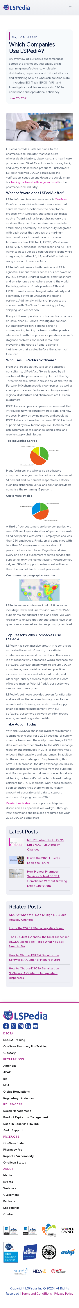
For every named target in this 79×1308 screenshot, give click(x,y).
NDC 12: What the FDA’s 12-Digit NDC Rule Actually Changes (45, 844)
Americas (9, 1065)
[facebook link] (6, 1026)
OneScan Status (14, 1162)
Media (7, 1175)
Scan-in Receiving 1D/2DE (21, 1124)
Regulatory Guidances (18, 1098)
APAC (7, 1072)
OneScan (61, 199)
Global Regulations (16, 1091)
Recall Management (17, 1111)
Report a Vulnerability (18, 1156)
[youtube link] (35, 1026)
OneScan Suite (13, 1143)
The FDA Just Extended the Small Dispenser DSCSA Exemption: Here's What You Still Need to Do (39, 941)
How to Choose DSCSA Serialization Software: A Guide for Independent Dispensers (34, 973)
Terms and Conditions (36, 1293)
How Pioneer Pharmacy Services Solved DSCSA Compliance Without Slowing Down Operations (47, 879)
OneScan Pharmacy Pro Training (25, 1046)
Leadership (11, 1207)
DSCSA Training (14, 1040)
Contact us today (18, 803)
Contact (9, 1214)
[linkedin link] (28, 1026)
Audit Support (13, 1130)
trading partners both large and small (35, 182)
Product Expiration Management (25, 1117)
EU (5, 1078)
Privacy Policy (63, 1293)
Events (8, 1182)
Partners (9, 1201)
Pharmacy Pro (12, 1149)
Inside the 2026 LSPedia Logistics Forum (43, 860)
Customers (11, 1194)
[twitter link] (13, 1026)
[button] (70, 7)
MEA (6, 1085)
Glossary (9, 1053)
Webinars (9, 1188)
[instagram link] (21, 1026)
